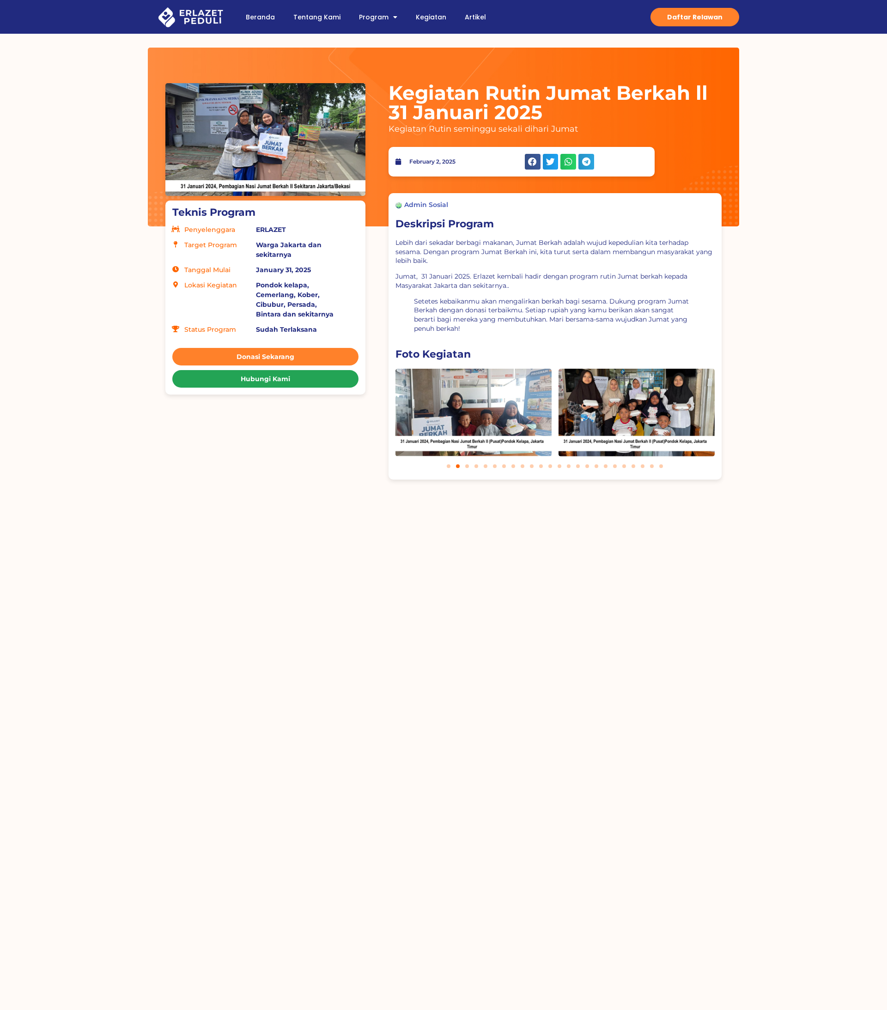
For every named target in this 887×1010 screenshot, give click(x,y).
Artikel (475, 17)
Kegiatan (431, 17)
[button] (533, 162)
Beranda (260, 17)
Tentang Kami (316, 17)
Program (374, 17)
